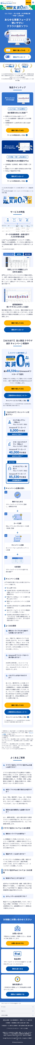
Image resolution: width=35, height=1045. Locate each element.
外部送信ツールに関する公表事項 (9, 1025)
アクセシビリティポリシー (13, 1028)
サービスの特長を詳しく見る (16, 135)
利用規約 (8, 1022)
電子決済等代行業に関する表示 (26, 1025)
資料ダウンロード (17, 176)
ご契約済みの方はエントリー (17, 395)
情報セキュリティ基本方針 (26, 1020)
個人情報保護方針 (14, 1020)
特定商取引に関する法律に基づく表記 (20, 1022)
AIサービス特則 (24, 1028)
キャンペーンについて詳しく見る (16, 400)
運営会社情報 (6, 1020)
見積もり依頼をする (17, 994)
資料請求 (28, 2)
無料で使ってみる (17, 130)
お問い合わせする (17, 943)
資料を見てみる (17, 969)
